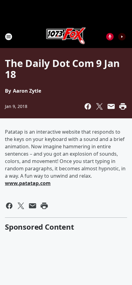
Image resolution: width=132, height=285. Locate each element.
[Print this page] (122, 106)
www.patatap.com (28, 183)
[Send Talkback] (110, 36)
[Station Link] (66, 36)
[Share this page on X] (99, 106)
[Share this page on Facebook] (87, 106)
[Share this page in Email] (111, 106)
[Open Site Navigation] (8, 36)
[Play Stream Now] (122, 36)
